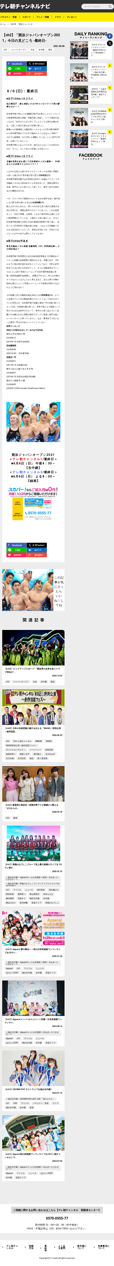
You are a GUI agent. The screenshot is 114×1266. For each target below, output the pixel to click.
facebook (110, 36)
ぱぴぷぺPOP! (12, 973)
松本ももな (48, 894)
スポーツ (26, 17)
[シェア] (16, 63)
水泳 (32, 50)
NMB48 (38, 741)
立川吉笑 (22, 758)
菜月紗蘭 (24, 903)
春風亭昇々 (11, 754)
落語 (32, 758)
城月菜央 (41, 890)
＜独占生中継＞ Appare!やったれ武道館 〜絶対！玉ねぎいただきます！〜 (32, 878)
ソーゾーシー (35, 750)
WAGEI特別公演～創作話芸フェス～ (21, 745)
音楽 (32, 1107)
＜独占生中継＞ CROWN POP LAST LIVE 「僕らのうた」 (30, 1099)
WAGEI (49, 741)
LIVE (15, 1103)
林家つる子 (24, 754)
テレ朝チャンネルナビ (25, 6)
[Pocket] (16, 73)
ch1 (7, 890)
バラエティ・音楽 (8, 17)
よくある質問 (61, 1247)
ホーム (3, 24)
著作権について (82, 1247)
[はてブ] (37, 68)
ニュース (29, 890)
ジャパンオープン (19, 50)
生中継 (41, 50)
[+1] (37, 73)
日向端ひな (54, 890)
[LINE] (16, 68)
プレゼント (72, 17)
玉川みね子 (50, 754)
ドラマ (58, 17)
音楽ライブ (36, 903)
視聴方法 (31, 1247)
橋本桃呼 (10, 898)
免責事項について (104, 1247)
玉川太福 (10, 758)
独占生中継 (34, 898)
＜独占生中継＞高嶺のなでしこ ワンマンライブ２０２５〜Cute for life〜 (32, 884)
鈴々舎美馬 (42, 758)
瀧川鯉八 (37, 754)
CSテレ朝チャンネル (22, 741)
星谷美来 (10, 894)
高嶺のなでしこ (52, 903)
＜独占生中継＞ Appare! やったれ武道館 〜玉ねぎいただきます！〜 (32, 1033)
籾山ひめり (11, 903)
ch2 (5, 50)
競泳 (50, 50)
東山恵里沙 (34, 894)
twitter (110, 43)
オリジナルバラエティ (15, 750)
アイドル (17, 890)
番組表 (45, 1248)
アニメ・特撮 (42, 17)
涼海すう (22, 898)
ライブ (55, 1103)
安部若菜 (49, 750)
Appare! (9, 968)
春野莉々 (22, 894)
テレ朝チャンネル (12, 1247)
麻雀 (15, 818)
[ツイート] (37, 63)
